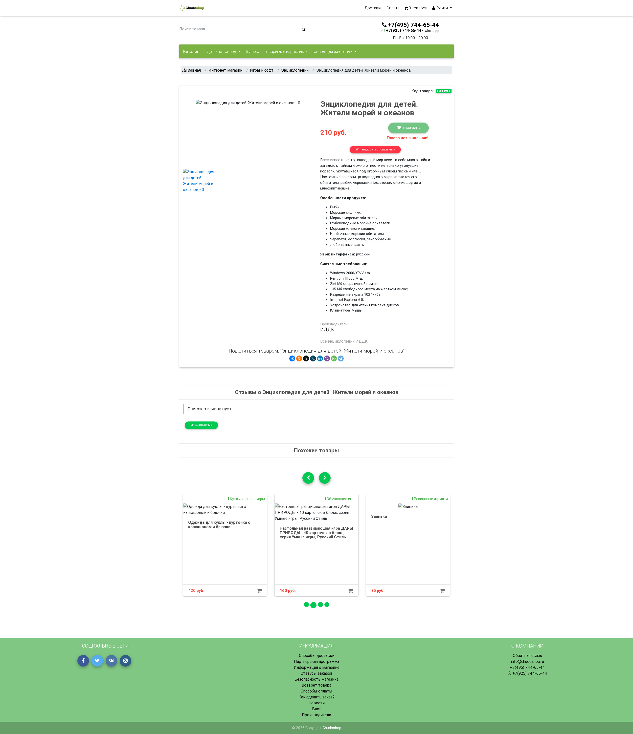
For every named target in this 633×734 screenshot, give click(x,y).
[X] (306, 358)
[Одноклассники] (299, 358)
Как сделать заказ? (316, 696)
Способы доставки (316, 655)
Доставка (373, 7)
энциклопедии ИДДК (348, 341)
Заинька (379, 516)
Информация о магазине (316, 667)
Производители (316, 714)
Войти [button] (442, 7)
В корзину (411, 128)
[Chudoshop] (191, 8)
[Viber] (327, 358)
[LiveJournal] (313, 358)
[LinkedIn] (320, 358)
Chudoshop (332, 728)
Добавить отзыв (201, 425)
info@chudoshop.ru (527, 661)
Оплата (393, 7)
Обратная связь (527, 655)
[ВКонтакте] (292, 358)
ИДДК (327, 329)
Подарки (252, 51)
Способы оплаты (316, 691)
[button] (203, 132)
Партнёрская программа (316, 661)
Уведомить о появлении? (378, 149)
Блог (316, 708)
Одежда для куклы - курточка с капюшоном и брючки (219, 524)
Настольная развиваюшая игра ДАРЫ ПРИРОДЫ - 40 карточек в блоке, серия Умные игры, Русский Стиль (316, 532)
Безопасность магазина (316, 679)
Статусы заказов (317, 673)
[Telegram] (341, 358)
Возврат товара (316, 685)
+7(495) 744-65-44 (527, 667)
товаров (418, 7)
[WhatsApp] (334, 358)
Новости (317, 702)
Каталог (191, 51)
